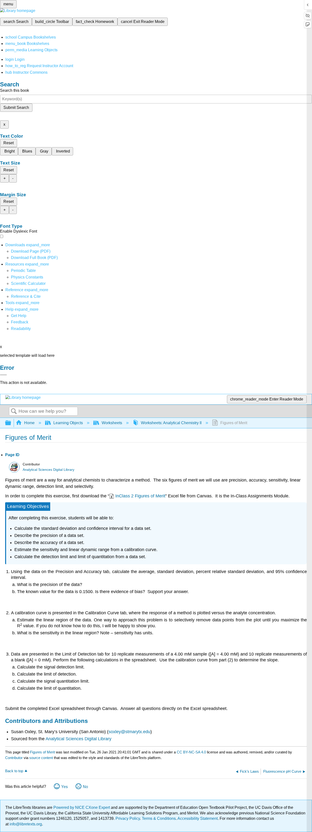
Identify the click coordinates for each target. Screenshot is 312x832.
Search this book (14, 90)
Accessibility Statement (197, 818)
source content (41, 758)
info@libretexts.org (25, 824)
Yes (64, 787)
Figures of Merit (42, 752)
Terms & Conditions (159, 818)
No (85, 787)
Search (14, 411)
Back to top (14, 771)
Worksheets (112, 423)
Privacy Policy (128, 818)
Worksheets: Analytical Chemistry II (171, 423)
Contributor (14, 758)
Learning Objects (68, 423)
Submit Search (16, 107)
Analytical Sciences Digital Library (48, 470)
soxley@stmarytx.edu (129, 731)
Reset (8, 143)
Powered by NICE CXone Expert (82, 807)
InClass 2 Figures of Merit (140, 495)
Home (29, 423)
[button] (19, 322)
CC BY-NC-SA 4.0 (191, 752)
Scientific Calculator (28, 283)
